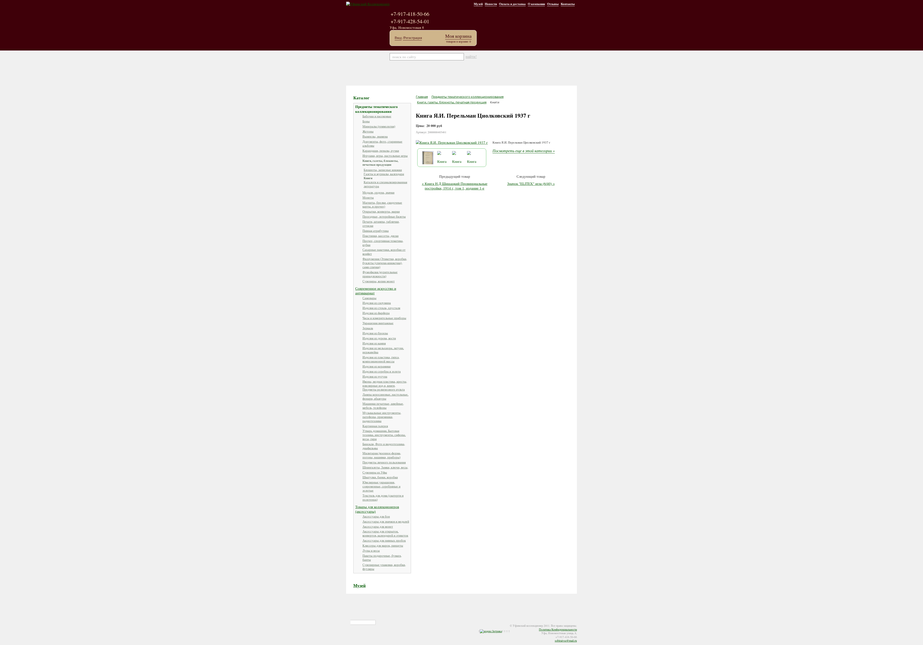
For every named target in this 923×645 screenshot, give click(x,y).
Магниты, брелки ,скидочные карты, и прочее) (382, 204)
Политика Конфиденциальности (558, 629)
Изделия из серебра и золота (381, 371)
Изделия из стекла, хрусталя (381, 308)
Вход (398, 38)
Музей (478, 3)
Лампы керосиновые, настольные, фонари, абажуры (385, 396)
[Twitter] (359, 622)
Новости (491, 3)
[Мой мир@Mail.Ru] (373, 622)
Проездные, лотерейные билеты (384, 216)
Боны (366, 121)
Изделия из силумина (376, 303)
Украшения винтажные (377, 323)
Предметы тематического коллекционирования (376, 109)
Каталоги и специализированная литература (385, 184)
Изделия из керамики (376, 366)
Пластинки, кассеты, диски (380, 236)
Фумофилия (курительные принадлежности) (380, 274)
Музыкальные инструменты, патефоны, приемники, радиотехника (381, 417)
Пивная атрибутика (375, 230)
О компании (536, 3)
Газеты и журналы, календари (384, 174)
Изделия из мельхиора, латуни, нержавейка (383, 350)
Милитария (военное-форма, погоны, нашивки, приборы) (381, 455)
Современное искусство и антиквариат (375, 291)
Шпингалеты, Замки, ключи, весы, (385, 467)
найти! (471, 56)
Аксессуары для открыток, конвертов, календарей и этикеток (385, 533)
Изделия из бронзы (375, 333)
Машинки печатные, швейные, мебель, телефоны (383, 405)
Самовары (369, 298)
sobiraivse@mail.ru (566, 640)
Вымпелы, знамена (375, 136)
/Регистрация (412, 38)
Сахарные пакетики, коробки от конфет (383, 251)
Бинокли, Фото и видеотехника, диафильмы (383, 446)
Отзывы (553, 3)
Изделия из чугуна (374, 376)
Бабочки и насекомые (376, 116)
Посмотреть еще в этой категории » (524, 150)
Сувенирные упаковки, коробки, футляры (384, 567)
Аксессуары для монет (377, 526)
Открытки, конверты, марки (381, 211)
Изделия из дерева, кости (379, 338)
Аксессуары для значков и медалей (385, 521)
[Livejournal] (368, 622)
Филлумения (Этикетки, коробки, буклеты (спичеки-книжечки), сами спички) (384, 263)
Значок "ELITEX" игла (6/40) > (531, 183)
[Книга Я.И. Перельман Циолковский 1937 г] (452, 142)
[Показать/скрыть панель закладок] (348, 622)
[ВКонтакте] (363, 622)
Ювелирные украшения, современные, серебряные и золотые (381, 486)
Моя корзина (458, 36)
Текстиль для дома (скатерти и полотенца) (383, 497)
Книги (368, 178)
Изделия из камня (374, 343)
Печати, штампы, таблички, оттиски (380, 223)
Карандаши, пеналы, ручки (380, 150)
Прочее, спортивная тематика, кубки (382, 243)
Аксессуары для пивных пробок (384, 540)
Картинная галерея (375, 426)
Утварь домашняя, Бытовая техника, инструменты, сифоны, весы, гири (384, 435)
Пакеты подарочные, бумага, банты (382, 557)
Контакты (568, 3)
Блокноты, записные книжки (383, 170)
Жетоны (368, 131)
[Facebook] (354, 622)
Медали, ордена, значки (378, 192)
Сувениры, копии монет (378, 281)
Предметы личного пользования (384, 462)
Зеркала (367, 328)
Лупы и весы (371, 550)
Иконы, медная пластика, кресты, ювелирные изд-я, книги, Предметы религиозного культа (384, 385)
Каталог (361, 97)
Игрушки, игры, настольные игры (385, 155)
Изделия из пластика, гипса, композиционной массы (380, 359)
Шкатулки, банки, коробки (380, 477)
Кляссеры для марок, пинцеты (382, 545)
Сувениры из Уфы (374, 472)
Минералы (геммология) (378, 126)
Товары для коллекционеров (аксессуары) (377, 509)
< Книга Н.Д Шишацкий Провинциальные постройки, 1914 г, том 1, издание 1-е (454, 186)
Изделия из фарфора (376, 313)
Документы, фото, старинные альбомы (382, 143)
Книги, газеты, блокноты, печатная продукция (380, 162)
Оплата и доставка (512, 3)
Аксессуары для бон (376, 516)
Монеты (368, 197)
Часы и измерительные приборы (384, 318)
